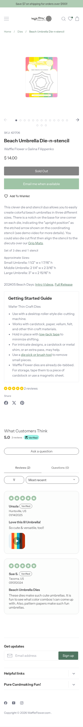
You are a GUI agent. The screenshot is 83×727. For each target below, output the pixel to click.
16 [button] (46, 125)
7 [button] (42, 120)
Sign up (68, 656)
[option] (41, 77)
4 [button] (29, 120)
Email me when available (41, 184)
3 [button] (25, 120)
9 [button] (50, 120)
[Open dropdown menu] (73, 673)
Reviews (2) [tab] (22, 467)
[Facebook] (6, 703)
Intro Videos (44, 284)
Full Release (64, 284)
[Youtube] (14, 703)
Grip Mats (35, 243)
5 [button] (33, 120)
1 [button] (16, 120)
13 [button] (67, 120)
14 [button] (37, 125)
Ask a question (42, 451)
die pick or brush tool (36, 355)
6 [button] (37, 120)
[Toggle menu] (6, 18)
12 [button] (63, 120)
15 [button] (42, 125)
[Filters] (14, 480)
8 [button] (46, 120)
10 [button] (54, 120)
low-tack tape (49, 334)
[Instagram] (22, 703)
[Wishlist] (70, 19)
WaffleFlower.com (39, 712)
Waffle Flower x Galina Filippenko (29, 149)
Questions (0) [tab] (60, 467)
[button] (14, 388)
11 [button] (58, 120)
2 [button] (20, 120)
